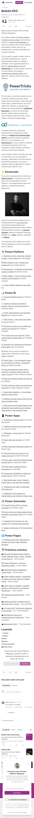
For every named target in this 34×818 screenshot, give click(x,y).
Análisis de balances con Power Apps (17, 426)
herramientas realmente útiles (12, 73)
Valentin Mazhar (13, 66)
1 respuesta (11, 712)
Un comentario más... (7, 720)
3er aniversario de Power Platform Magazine (12, 738)
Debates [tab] (19, 730)
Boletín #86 (5, 750)
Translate (5, 7)
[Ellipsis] (31, 702)
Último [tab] (13, 730)
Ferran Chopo (12, 20)
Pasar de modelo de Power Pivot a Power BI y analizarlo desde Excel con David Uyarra (15, 372)
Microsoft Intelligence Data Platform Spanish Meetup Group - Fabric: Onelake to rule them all (16, 556)
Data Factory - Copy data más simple (17, 319)
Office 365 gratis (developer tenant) (16, 447)
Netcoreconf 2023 (10, 624)
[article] (17, 740)
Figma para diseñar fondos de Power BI (17, 379)
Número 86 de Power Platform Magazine (11, 753)
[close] (28, 763)
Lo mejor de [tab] (6, 730)
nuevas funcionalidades (18, 42)
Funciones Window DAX (12, 297)
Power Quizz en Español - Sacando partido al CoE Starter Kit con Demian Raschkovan (15, 588)
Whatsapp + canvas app (12, 433)
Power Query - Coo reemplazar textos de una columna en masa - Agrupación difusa (16, 363)
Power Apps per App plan (12, 440)
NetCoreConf (6, 143)
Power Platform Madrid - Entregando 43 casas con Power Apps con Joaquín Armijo (16, 579)
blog (14, 235)
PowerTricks (6, 69)
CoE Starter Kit (22, 223)
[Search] (31, 730)
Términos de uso (23, 804)
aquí (23, 118)
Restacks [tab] (14, 685)
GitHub (6, 237)
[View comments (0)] (10, 745)
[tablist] (9, 685)
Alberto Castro (7, 178)
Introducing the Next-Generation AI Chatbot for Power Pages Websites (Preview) (15, 542)
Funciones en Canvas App (13, 420)
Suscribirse (19, 2)
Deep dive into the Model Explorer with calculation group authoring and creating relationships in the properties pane (16, 408)
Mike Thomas (9, 702)
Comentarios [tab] (6, 685)
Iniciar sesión (28, 2)
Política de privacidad (22, 807)
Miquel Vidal (21, 20)
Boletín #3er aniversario (10, 735)
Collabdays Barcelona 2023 (14, 595)
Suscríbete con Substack (18, 800)
